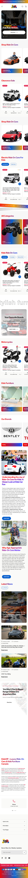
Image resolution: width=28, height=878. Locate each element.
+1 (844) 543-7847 (14, 806)
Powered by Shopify (19, 871)
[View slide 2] (14, 810)
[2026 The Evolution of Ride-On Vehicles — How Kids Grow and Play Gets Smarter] (14, 632)
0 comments (17, 607)
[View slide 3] (15, 810)
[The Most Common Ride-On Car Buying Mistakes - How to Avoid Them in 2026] (14, 607)
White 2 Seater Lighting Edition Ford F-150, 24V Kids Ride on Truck (11, 104)
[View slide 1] (12, 810)
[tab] (5, 164)
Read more (5, 619)
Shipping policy (14, 875)
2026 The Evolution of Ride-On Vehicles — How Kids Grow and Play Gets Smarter (13, 646)
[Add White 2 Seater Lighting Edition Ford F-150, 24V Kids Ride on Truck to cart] (19, 100)
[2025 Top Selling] (14, 661)
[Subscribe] (24, 852)
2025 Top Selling (6, 674)
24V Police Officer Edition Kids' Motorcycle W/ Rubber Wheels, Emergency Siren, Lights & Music (10, 366)
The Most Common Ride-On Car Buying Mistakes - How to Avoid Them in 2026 (13, 614)
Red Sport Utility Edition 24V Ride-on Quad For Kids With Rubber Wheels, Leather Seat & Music (11, 282)
